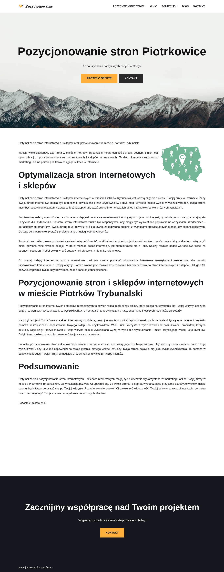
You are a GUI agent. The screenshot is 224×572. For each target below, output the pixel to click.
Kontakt (199, 6)
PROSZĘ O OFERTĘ (99, 78)
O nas (153, 6)
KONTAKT (130, 78)
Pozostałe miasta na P (32, 403)
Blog (185, 6)
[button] (145, 6)
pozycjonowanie (90, 143)
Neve (22, 567)
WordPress (47, 567)
